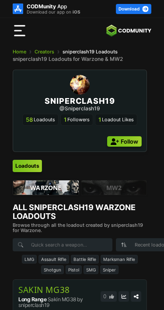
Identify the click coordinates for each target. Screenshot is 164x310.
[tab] (27, 166)
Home (19, 52)
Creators (44, 52)
